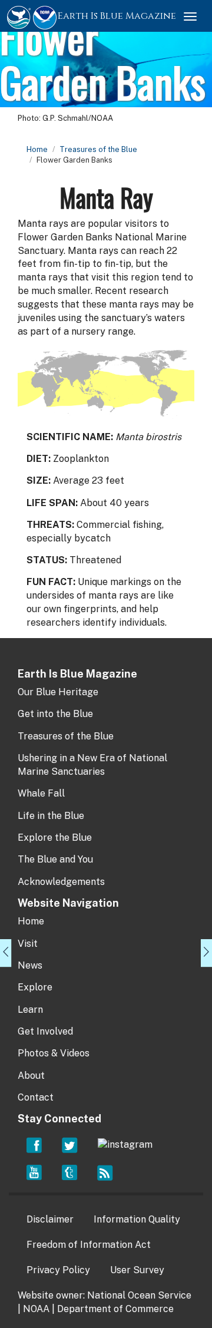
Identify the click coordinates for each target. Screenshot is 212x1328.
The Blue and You (55, 859)
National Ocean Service (139, 1295)
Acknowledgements (61, 881)
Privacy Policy (58, 1270)
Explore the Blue (55, 837)
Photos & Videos (54, 1053)
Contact (36, 1097)
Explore (35, 987)
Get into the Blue (55, 713)
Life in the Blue (51, 815)
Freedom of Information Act (88, 1244)
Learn (30, 1009)
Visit (28, 943)
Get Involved (45, 1031)
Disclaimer (50, 1219)
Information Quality (137, 1219)
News (30, 965)
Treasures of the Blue (98, 149)
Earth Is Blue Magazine (117, 15)
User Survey (137, 1270)
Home (37, 149)
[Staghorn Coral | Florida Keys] (5, 953)
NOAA (36, 1308)
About (31, 1075)
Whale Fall (41, 793)
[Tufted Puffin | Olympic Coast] (206, 953)
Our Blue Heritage (58, 692)
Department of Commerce (115, 1308)
